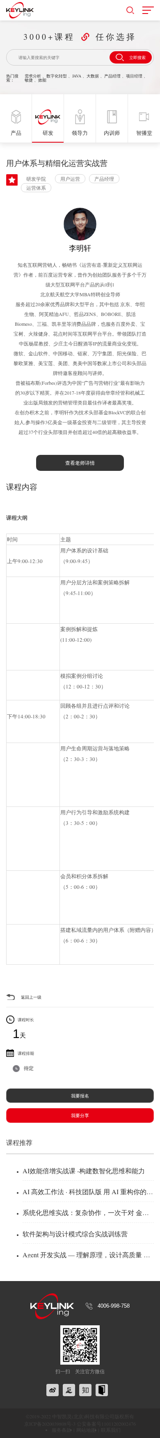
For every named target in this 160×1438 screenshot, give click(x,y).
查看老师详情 (80, 462)
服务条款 (61, 1430)
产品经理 (112, 76)
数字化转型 (56, 76)
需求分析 (33, 76)
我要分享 (80, 1115)
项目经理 (134, 76)
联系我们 (111, 1430)
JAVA (76, 76)
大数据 (93, 76)
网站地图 (86, 1430)
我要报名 (80, 1096)
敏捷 (29, 80)
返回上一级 (31, 997)
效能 (42, 80)
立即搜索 (137, 57)
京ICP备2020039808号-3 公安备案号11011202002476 (80, 1423)
